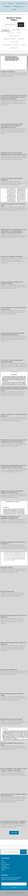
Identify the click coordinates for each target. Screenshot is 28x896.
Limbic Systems (21, 38)
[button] (14, 832)
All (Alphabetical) (5, 29)
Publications (7, 6)
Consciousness (11, 32)
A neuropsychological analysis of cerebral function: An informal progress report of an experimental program (14, 97)
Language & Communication (9, 38)
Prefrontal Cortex (14, 47)
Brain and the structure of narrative (12, 719)
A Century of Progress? (8, 71)
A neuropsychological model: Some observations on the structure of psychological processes (12, 125)
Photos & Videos (21, 3)
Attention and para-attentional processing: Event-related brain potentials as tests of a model (14, 389)
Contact (14, 9)
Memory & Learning (14, 41)
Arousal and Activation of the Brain (11, 256)
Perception (23, 44)
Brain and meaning (6, 567)
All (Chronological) (16, 29)
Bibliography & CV (19, 6)
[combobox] (10, 24)
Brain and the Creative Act (9, 669)
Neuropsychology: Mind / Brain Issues (10, 44)
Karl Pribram (5, 858)
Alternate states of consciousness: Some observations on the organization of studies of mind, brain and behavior (13, 231)
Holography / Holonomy (14, 35)
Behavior (24, 29)
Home (4, 3)
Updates (10, 3)
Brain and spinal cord (7, 591)
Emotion (18, 32)
